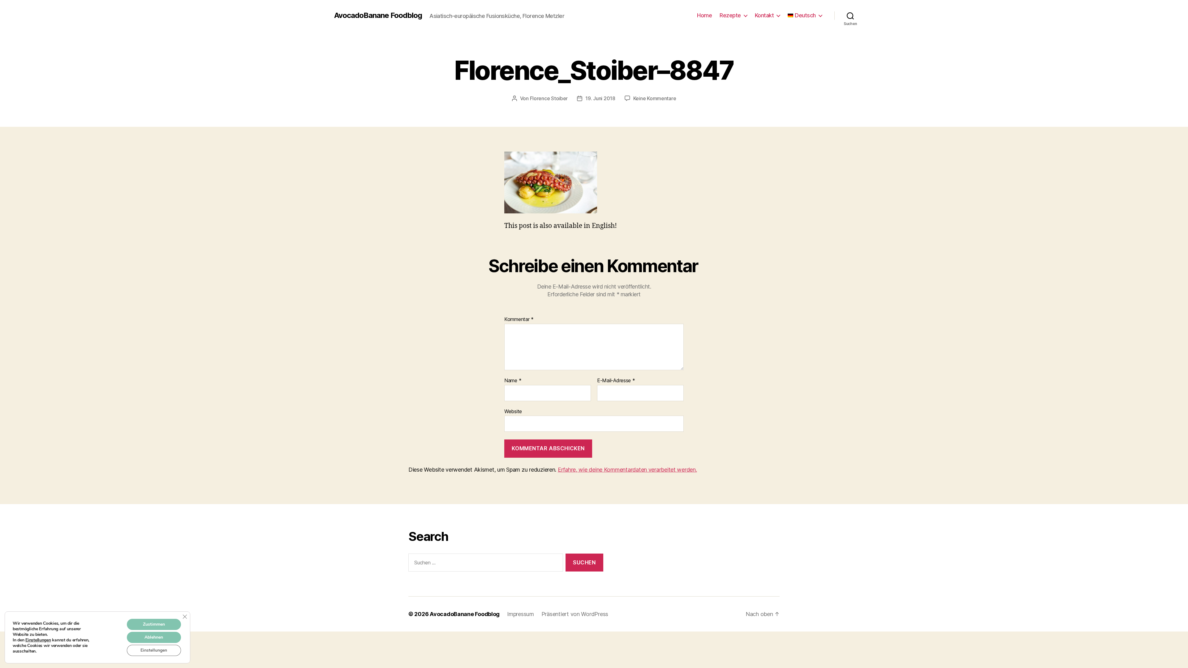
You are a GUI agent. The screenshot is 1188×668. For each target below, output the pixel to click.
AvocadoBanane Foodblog (378, 15)
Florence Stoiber (549, 98)
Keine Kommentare (654, 98)
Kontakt (764, 15)
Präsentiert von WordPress (574, 614)
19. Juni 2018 (600, 98)
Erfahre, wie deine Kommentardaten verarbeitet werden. (627, 469)
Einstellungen (38, 640)
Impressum (520, 614)
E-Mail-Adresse (616, 380)
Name (512, 380)
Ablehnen (153, 637)
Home (704, 15)
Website (513, 411)
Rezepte (730, 15)
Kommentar (519, 319)
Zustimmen (154, 624)
